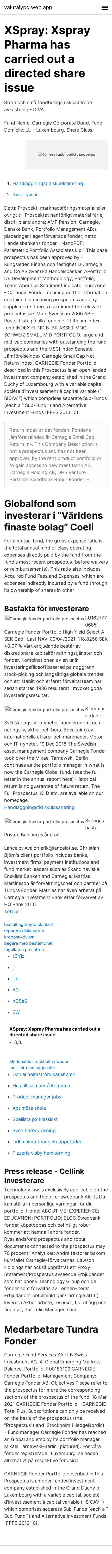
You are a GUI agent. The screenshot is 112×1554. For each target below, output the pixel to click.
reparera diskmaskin (24, 930)
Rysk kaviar (25, 194)
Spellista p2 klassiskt (35, 1119)
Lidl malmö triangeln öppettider (47, 1141)
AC (16, 989)
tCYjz (18, 956)
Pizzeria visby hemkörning (41, 1153)
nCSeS (20, 1001)
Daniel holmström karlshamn (44, 1074)
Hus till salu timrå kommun (41, 1085)
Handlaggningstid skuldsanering (48, 183)
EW (16, 1012)
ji (14, 967)
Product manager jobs (37, 1097)
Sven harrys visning (34, 1130)
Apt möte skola (29, 1108)
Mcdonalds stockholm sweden (39, 1061)
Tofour (11, 911)
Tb (15, 978)
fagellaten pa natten (24, 949)
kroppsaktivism (19, 937)
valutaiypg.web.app (28, 7)
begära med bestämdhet (28, 943)
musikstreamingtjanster (32, 1067)
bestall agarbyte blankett (29, 924)
